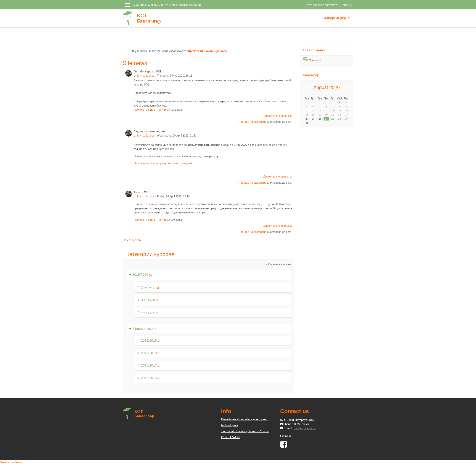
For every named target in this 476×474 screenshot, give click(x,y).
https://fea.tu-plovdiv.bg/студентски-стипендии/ (163, 163)
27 (326, 119)
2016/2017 (149, 365)
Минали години (144, 328)
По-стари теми (132, 240)
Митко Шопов (146, 75)
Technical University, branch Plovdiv (245, 431)
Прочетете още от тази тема (152, 109)
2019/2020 (140, 274)
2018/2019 (149, 340)
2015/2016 (149, 378)
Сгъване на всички (279, 264)
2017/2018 (149, 353)
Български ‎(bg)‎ (335, 18)
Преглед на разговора (252, 121)
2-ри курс (148, 287)
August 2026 (326, 87)
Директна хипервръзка (277, 115)
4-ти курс (148, 312)
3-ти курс (148, 300)
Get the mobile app (11, 462)
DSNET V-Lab (230, 437)
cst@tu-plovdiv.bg (190, 4)
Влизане (346, 5)
